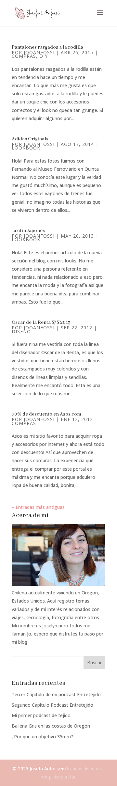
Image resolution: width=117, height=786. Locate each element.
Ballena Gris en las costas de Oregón (51, 726)
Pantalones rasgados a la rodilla (47, 47)
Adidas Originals (30, 139)
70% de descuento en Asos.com (46, 414)
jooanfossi (39, 52)
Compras (24, 56)
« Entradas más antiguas (38, 507)
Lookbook (26, 148)
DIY (43, 56)
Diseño (21, 331)
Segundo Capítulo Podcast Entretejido (52, 705)
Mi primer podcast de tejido (41, 715)
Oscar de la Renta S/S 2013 (41, 322)
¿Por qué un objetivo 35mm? (42, 736)
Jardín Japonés (28, 231)
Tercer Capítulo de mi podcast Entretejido (56, 694)
